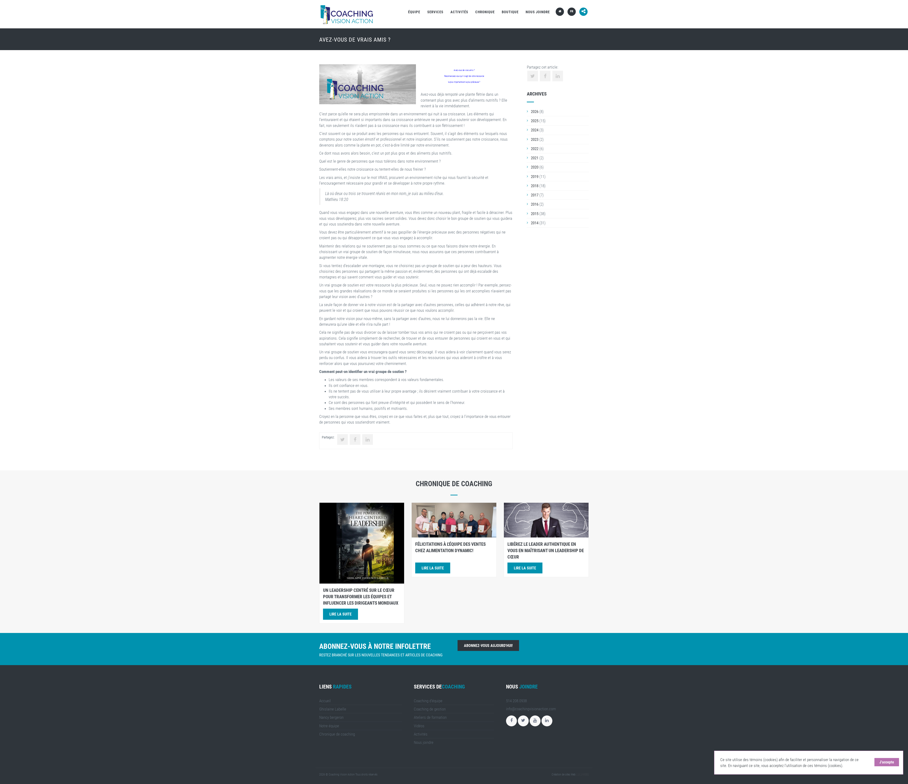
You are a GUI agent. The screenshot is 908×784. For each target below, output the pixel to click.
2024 (534, 130)
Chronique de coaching (337, 734)
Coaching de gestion (430, 709)
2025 (534, 120)
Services (435, 12)
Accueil (325, 700)
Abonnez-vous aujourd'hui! (488, 645)
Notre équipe (329, 725)
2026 (534, 111)
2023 (534, 139)
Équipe (414, 12)
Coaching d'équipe (428, 700)
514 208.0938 (516, 700)
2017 (534, 195)
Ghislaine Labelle (332, 709)
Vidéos (419, 725)
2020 (534, 167)
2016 (534, 204)
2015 (534, 213)
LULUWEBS (582, 774)
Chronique (485, 12)
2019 (534, 176)
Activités (459, 12)
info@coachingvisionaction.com (531, 708)
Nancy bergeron (331, 717)
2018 (534, 185)
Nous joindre (538, 12)
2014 (534, 223)
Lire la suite (340, 614)
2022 (534, 148)
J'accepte (886, 762)
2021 (534, 158)
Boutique (510, 12)
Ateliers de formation (430, 717)
